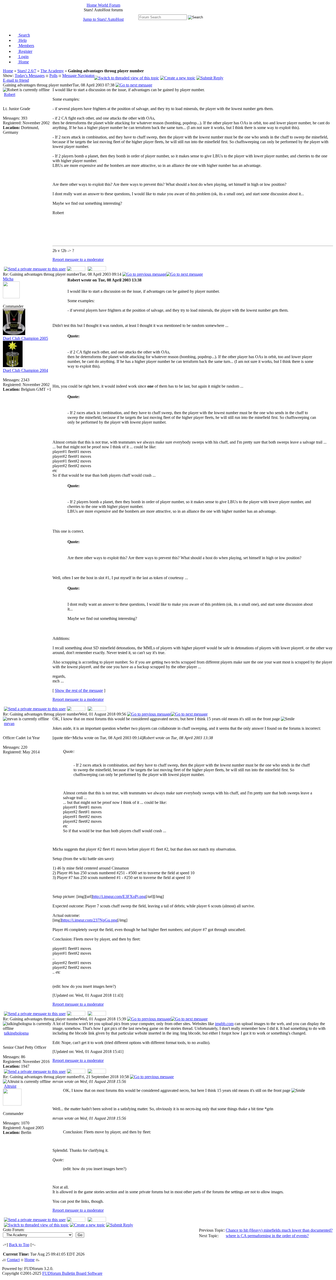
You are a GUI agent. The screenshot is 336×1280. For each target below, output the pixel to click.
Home (23, 62)
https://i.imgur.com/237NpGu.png (89, 920)
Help (22, 40)
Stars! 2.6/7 (26, 71)
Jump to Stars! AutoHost (103, 19)
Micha (8, 279)
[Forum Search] (162, 17)
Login (23, 56)
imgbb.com (224, 1023)
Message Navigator (78, 75)
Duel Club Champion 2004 (25, 370)
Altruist (10, 1086)
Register (25, 51)
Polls (53, 75)
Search (24, 35)
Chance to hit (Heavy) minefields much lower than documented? (279, 1230)
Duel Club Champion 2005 (25, 338)
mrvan (9, 723)
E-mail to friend (16, 80)
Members (26, 45)
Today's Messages (30, 75)
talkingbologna (16, 1033)
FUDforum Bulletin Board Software (72, 1273)
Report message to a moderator (78, 259)
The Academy (52, 71)
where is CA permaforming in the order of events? (267, 1235)
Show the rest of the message (79, 690)
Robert (9, 94)
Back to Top (19, 1244)
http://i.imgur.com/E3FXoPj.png (119, 896)
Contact (13, 1259)
